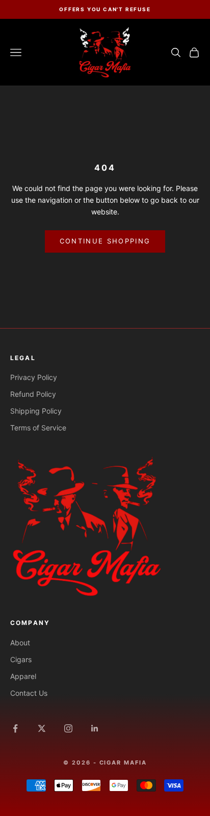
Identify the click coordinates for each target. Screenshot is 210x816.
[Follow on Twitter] (42, 728)
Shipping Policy (36, 410)
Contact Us (28, 693)
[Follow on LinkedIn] (95, 728)
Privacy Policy (33, 377)
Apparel (23, 676)
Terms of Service (38, 427)
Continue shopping (105, 241)
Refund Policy (33, 394)
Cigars (21, 659)
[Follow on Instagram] (68, 728)
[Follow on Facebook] (15, 728)
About (20, 642)
